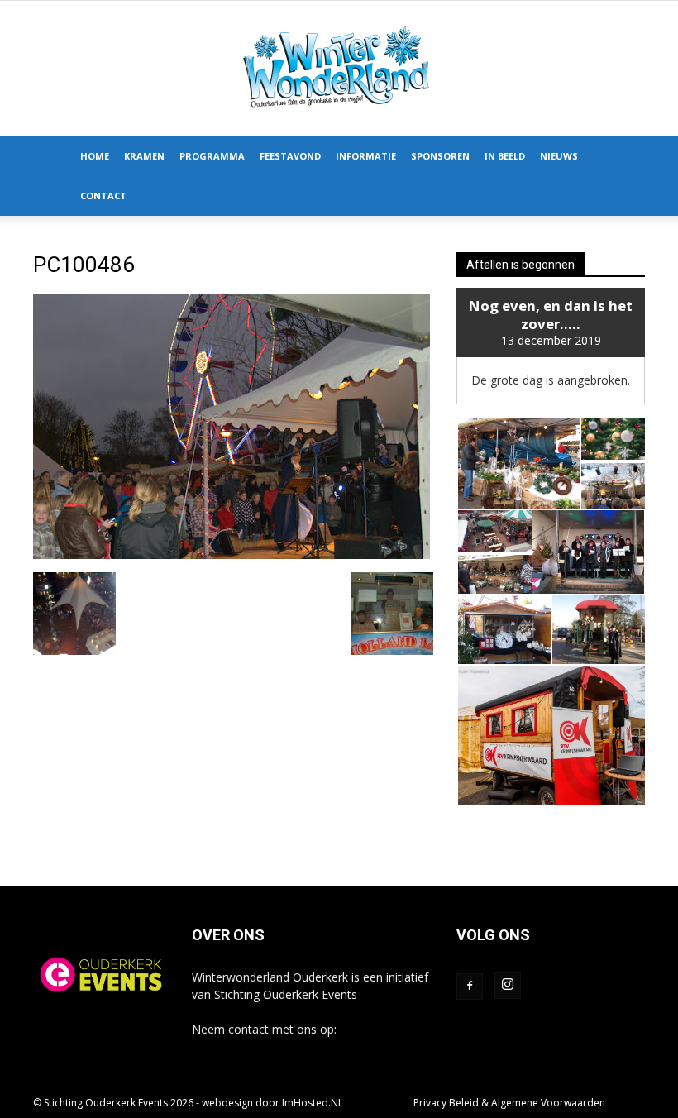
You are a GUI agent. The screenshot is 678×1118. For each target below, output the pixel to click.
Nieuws (559, 156)
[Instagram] (507, 985)
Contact (103, 195)
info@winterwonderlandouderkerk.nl (288, 1046)
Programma (212, 156)
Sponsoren (440, 156)
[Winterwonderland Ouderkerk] (339, 68)
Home (94, 156)
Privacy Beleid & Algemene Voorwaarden (509, 1103)
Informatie (366, 156)
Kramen (144, 156)
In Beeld (505, 156)
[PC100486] (231, 554)
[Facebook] (469, 986)
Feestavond (290, 156)
